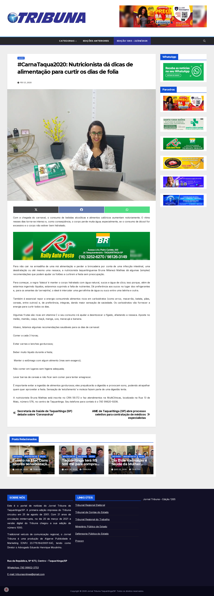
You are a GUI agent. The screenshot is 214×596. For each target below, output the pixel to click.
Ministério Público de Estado (91, 526)
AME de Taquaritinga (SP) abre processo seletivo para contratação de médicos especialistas (119, 414)
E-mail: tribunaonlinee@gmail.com (26, 574)
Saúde (21, 58)
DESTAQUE (17, 456)
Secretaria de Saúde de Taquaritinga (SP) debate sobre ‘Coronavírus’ (44, 412)
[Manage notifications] (6, 589)
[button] (163, 16)
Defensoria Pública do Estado (92, 533)
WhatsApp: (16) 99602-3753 (23, 567)
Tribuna (37, 469)
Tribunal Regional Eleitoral (90, 505)
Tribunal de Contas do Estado (92, 512)
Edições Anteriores (96, 41)
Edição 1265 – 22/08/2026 (132, 41)
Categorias (67, 41)
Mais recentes (31, 456)
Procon (79, 540)
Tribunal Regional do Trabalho (92, 519)
